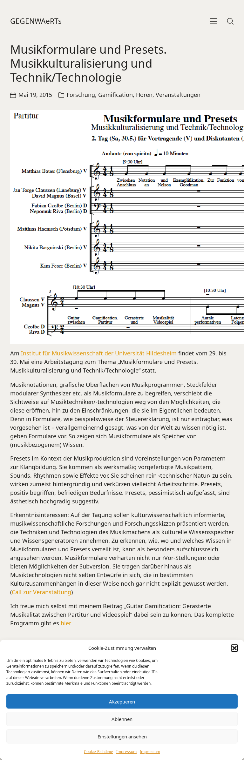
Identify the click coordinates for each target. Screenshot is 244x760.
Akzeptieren (122, 701)
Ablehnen (122, 719)
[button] (234, 648)
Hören (144, 94)
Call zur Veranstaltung (41, 592)
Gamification (115, 94)
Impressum (126, 751)
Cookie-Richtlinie (98, 751)
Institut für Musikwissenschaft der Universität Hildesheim (99, 353)
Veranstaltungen (178, 94)
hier (65, 623)
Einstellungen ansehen (122, 736)
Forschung (81, 94)
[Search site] (230, 21)
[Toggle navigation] (213, 21)
